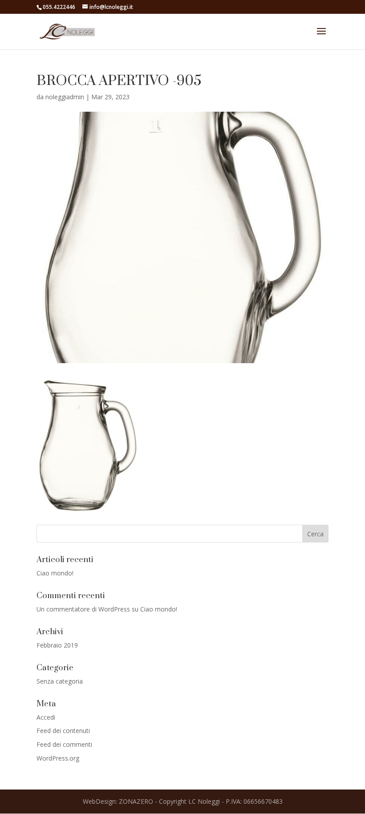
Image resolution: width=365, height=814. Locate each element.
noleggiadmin (64, 97)
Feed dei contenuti (63, 730)
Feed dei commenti (64, 744)
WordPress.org (57, 758)
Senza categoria (59, 681)
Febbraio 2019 (57, 645)
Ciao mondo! (54, 573)
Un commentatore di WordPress (83, 609)
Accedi (45, 717)
